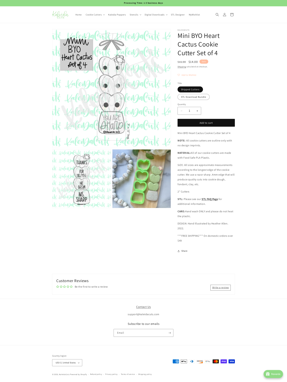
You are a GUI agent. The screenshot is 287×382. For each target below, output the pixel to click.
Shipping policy (145, 374)
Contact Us (143, 307)
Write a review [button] (220, 287)
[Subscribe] (169, 333)
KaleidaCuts (64, 374)
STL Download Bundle (193, 96)
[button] (95, 14)
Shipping (182, 66)
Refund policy (96, 374)
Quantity (182, 104)
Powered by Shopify (78, 374)
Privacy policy (111, 374)
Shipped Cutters (190, 89)
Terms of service (128, 374)
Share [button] (184, 250)
